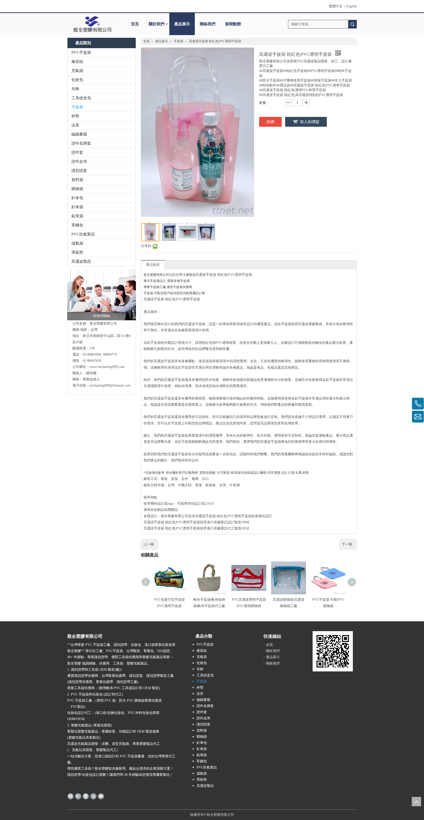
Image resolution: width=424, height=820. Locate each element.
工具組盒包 (81, 98)
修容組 (77, 61)
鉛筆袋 (77, 216)
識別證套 (79, 170)
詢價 (270, 122)
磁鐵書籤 (79, 134)
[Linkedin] (86, 796)
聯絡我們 (207, 24)
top (416, 801)
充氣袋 (77, 71)
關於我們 (156, 24)
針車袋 (77, 207)
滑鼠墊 (77, 252)
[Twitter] (93, 796)
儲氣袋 (77, 243)
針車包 (77, 198)
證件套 (77, 152)
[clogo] (92, 24)
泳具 (75, 125)
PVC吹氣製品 (83, 234)
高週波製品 (81, 261)
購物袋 (77, 189)
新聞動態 (233, 24)
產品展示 (182, 24)
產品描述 (153, 264)
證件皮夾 (79, 161)
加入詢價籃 (309, 122)
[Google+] (78, 796)
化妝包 (77, 80)
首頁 (135, 24)
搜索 (352, 24)
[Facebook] (70, 796)
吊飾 (75, 89)
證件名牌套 (81, 143)
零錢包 (77, 225)
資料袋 (77, 180)
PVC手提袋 (81, 52)
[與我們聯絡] (101, 294)
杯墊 (75, 116)
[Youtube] (101, 796)
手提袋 (77, 107)
